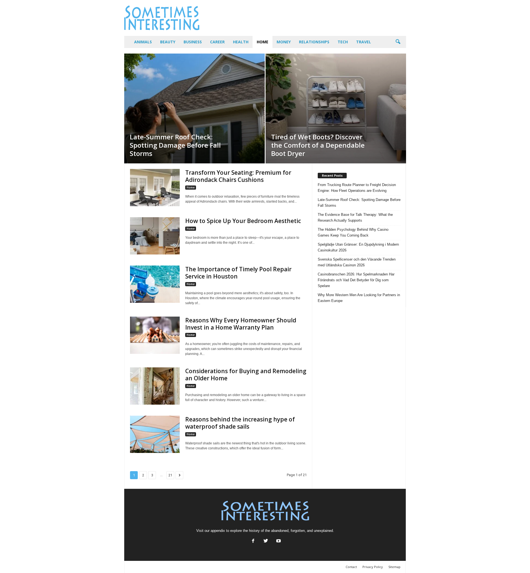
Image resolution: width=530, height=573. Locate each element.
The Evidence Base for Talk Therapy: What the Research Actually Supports (355, 217)
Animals (143, 41)
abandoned (279, 531)
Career (217, 41)
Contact (351, 567)
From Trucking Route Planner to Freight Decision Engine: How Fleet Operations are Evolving (357, 188)
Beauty (167, 41)
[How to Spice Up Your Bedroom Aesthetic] (155, 235)
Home (262, 41)
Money (284, 41)
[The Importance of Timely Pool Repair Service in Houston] (155, 284)
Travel (363, 41)
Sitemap (394, 567)
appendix (218, 531)
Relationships (314, 41)
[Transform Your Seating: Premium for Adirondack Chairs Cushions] (155, 187)
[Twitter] (265, 541)
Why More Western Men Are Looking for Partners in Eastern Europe (359, 298)
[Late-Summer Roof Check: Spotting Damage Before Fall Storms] (194, 108)
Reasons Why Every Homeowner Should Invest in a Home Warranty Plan (240, 323)
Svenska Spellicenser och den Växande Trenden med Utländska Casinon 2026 (357, 262)
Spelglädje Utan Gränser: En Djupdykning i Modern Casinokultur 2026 (358, 247)
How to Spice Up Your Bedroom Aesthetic (243, 221)
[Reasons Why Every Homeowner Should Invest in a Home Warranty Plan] (155, 335)
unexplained (323, 531)
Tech (343, 41)
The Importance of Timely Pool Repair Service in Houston (238, 272)
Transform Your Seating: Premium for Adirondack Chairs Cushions (238, 176)
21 (170, 475)
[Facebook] (253, 541)
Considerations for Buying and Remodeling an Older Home (245, 374)
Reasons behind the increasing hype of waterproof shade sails (240, 422)
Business (193, 41)
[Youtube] (278, 541)
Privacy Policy (372, 567)
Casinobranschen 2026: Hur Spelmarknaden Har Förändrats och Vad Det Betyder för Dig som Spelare (356, 280)
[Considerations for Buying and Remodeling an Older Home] (155, 386)
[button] (398, 42)
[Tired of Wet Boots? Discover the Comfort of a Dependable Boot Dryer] (336, 108)
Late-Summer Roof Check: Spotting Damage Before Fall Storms (359, 203)
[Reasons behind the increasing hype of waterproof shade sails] (155, 434)
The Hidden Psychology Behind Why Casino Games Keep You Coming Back (353, 232)
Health (240, 41)
